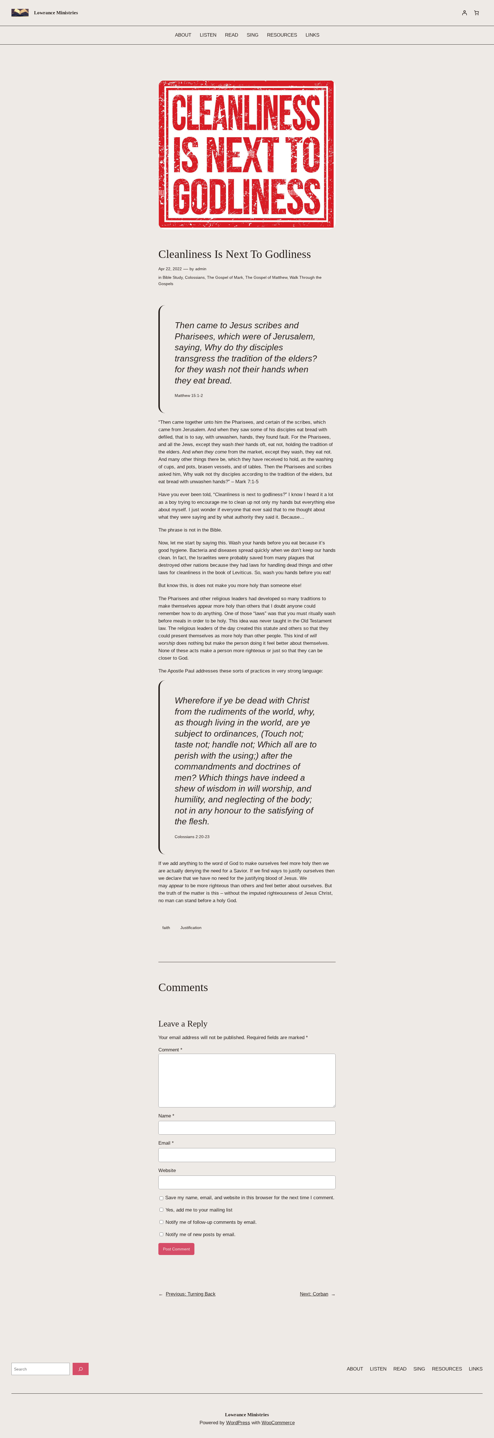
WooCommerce (278, 1422)
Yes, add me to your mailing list (198, 1210)
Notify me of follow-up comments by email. (211, 1222)
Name (166, 1116)
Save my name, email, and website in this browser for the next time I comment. (249, 1197)
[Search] (81, 1369)
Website (167, 1170)
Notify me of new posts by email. (201, 1234)
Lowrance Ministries (56, 12)
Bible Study (173, 277)
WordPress (238, 1422)
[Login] (465, 13)
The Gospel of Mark (225, 277)
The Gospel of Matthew (266, 277)
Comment (170, 1050)
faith (166, 927)
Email (166, 1143)
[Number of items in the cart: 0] (477, 13)
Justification (191, 927)
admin (200, 268)
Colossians (195, 277)
